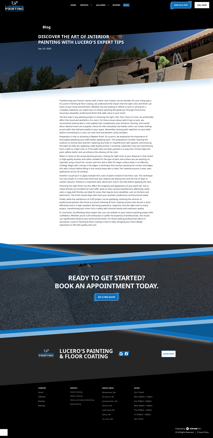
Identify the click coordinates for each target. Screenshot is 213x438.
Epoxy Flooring (75, 404)
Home (40, 392)
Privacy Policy (203, 432)
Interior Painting (76, 392)
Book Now (168, 354)
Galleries (41, 396)
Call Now (202, 5)
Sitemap (41, 405)
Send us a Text (181, 5)
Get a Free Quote (106, 297)
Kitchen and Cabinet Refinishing (82, 400)
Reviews (41, 401)
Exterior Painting (76, 396)
